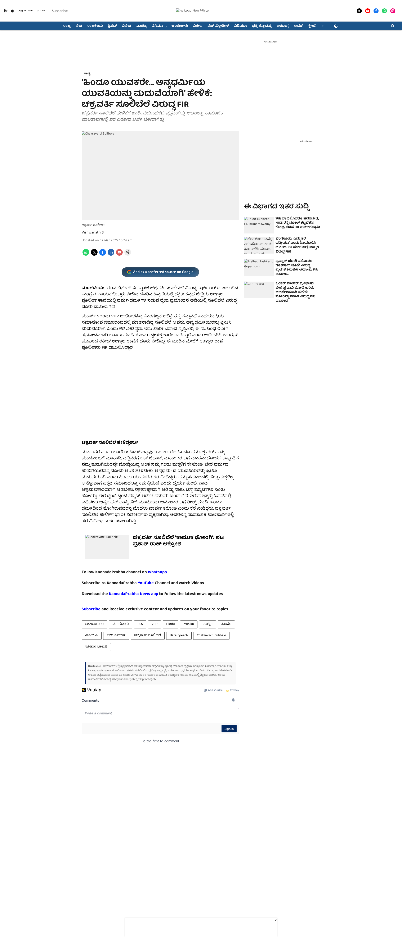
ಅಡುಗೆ (298, 26)
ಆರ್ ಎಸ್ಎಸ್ (116, 635)
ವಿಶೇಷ (197, 26)
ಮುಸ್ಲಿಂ (208, 624)
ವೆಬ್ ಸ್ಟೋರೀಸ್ (218, 26)
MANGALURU (94, 624)
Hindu (170, 624)
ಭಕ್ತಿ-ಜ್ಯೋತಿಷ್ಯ (262, 26)
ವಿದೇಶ (126, 26)
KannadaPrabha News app (133, 594)
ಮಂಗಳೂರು (120, 624)
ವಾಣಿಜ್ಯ (141, 26)
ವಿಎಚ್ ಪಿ (91, 635)
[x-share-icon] (94, 255)
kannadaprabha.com (99, 670)
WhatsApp (157, 572)
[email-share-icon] (119, 255)
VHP (154, 624)
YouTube (146, 583)
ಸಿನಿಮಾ (157, 26)
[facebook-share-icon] (102, 255)
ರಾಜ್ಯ (67, 26)
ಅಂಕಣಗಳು (179, 26)
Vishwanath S (93, 232)
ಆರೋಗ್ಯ (283, 26)
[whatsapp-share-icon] (85, 255)
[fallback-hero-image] (259, 225)
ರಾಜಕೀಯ (95, 26)
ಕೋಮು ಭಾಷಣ (96, 647)
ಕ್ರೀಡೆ (312, 26)
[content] (154, 583)
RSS (140, 624)
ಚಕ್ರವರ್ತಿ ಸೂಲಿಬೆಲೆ (147, 635)
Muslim (189, 624)
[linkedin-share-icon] (111, 255)
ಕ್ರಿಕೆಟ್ (112, 26)
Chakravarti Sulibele (211, 635)
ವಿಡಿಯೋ (240, 26)
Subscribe (60, 11)
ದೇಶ (79, 26)
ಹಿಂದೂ (226, 624)
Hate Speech (179, 635)
